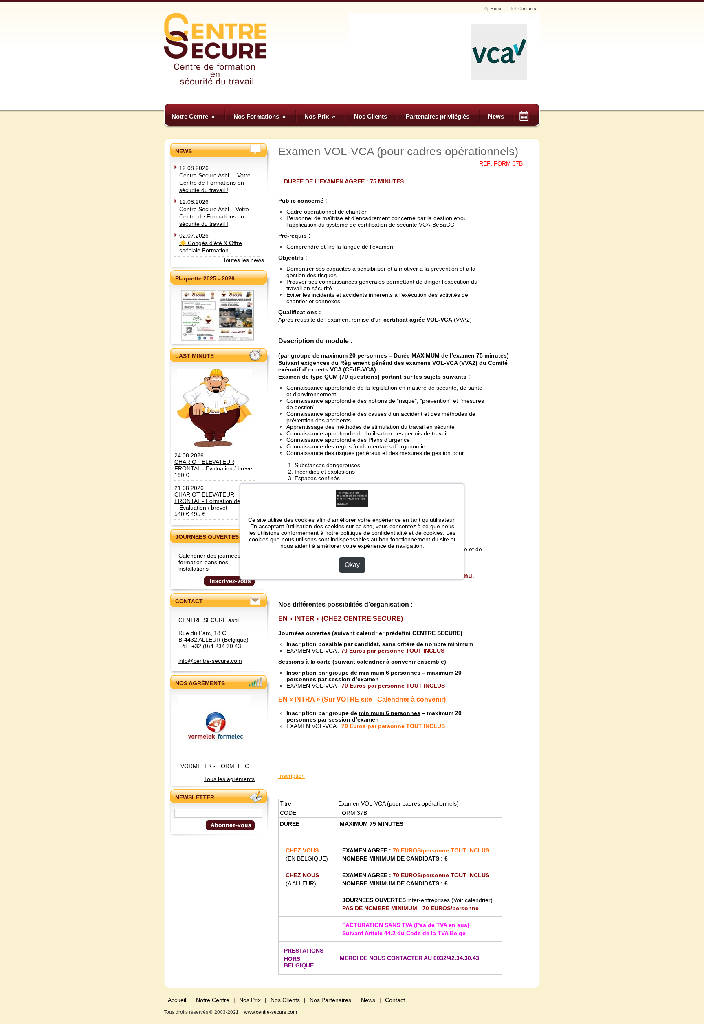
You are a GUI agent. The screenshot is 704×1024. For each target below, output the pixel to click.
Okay (352, 564)
